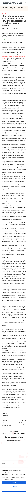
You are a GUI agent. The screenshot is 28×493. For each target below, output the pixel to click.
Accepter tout (14, 482)
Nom (3, 456)
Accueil (3, 7)
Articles (3, 13)
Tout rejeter (14, 490)
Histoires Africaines (12, 3)
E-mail (3, 463)
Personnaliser (14, 486)
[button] (6, 415)
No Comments (18, 28)
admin (5, 413)
